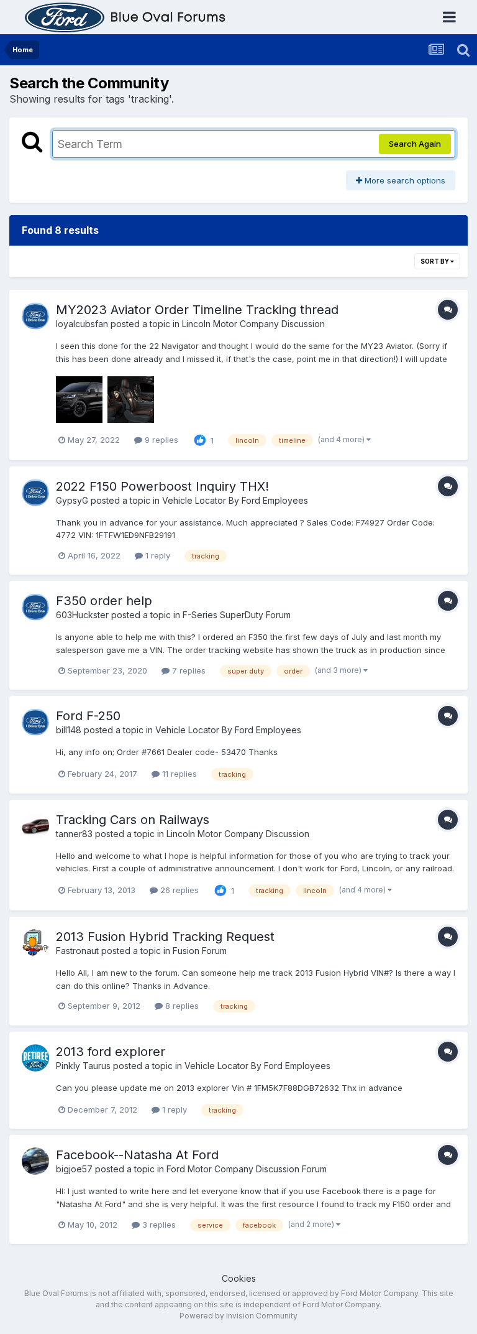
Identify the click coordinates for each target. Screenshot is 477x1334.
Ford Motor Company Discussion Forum (246, 1169)
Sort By (435, 261)
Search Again (415, 144)
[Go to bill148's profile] (35, 722)
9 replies (160, 440)
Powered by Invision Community (238, 1315)
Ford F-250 (88, 715)
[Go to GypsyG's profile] (35, 492)
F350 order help (104, 600)
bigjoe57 (74, 1169)
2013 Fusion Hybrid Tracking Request (165, 936)
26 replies (178, 890)
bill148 (68, 730)
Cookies (239, 1278)
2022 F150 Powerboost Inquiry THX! (162, 486)
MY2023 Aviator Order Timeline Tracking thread (197, 309)
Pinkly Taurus (83, 1065)
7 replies (188, 670)
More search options (403, 180)
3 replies (158, 1225)
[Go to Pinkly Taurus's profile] (35, 1058)
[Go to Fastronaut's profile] (35, 942)
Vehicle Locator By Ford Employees (235, 500)
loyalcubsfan (82, 323)
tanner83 (74, 833)
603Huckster (82, 614)
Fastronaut (77, 950)
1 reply (156, 555)
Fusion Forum (200, 950)
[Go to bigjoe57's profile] (35, 1161)
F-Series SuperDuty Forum (237, 614)
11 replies (178, 774)
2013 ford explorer (110, 1051)
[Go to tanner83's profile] (35, 826)
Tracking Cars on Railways (132, 819)
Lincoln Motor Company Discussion (253, 323)
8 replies (181, 1006)
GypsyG (72, 500)
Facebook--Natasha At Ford (137, 1154)
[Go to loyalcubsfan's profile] (35, 316)
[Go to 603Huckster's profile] (35, 607)
